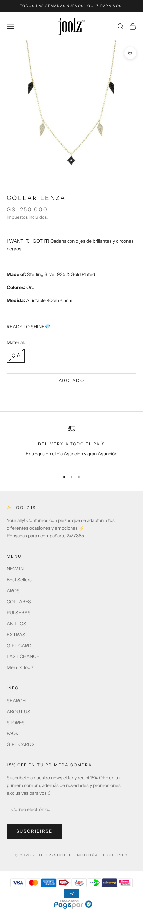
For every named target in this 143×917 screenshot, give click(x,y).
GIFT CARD (19, 646)
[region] (71, 445)
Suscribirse (34, 831)
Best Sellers (19, 580)
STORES (16, 723)
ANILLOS (16, 624)
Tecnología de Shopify (98, 855)
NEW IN (15, 569)
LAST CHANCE (23, 656)
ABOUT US (18, 712)
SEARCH (16, 701)
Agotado (71, 380)
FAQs (12, 733)
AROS (13, 591)
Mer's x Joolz (20, 667)
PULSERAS (19, 613)
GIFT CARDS (21, 744)
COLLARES (19, 602)
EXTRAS (16, 635)
